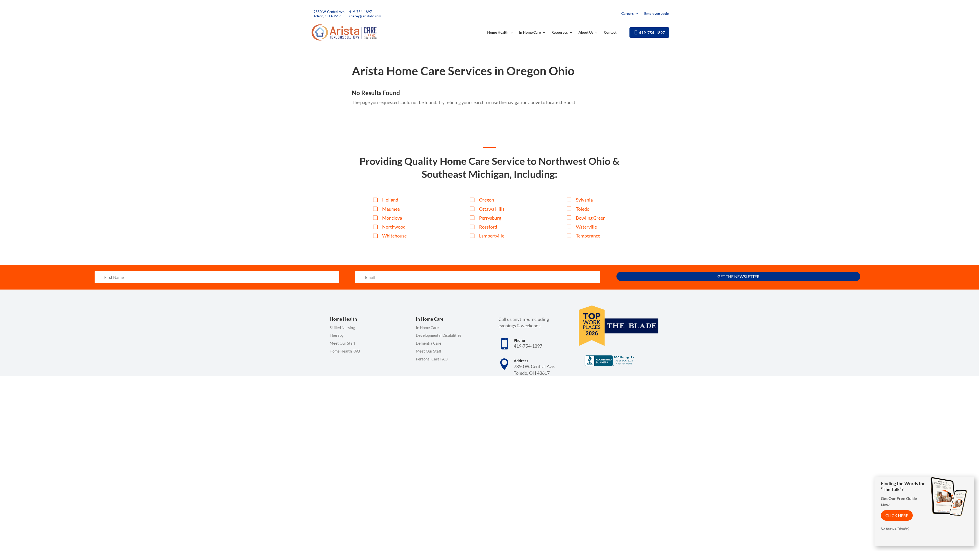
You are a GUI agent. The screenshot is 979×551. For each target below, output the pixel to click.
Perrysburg (490, 218)
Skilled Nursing (342, 327)
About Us (585, 32)
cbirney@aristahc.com (365, 16)
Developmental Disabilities (438, 335)
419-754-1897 (360, 12)
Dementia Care (428, 343)
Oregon (486, 200)
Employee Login (656, 14)
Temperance (588, 236)
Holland (390, 200)
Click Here (896, 515)
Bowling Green (591, 218)
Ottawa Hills (492, 209)
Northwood (394, 227)
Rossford (488, 227)
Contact (610, 32)
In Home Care (530, 32)
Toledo (582, 209)
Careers (627, 14)
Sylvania (584, 200)
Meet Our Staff (342, 343)
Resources (559, 32)
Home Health (497, 32)
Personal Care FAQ (432, 359)
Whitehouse (394, 236)
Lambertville (491, 236)
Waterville (586, 227)
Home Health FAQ (345, 351)
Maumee (391, 209)
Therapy (337, 335)
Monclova (392, 218)
